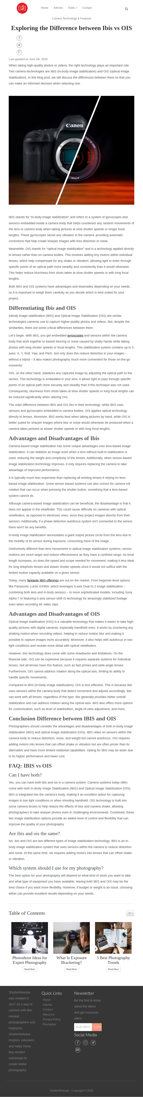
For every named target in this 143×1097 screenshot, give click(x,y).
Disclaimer (49, 1024)
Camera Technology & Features (71, 18)
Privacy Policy (52, 1019)
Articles (58, 7)
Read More (29, 969)
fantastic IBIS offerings (43, 580)
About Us (48, 1014)
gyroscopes (75, 335)
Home (44, 7)
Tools (71, 7)
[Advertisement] (125, 1011)
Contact (87, 7)
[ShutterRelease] (22, 4)
